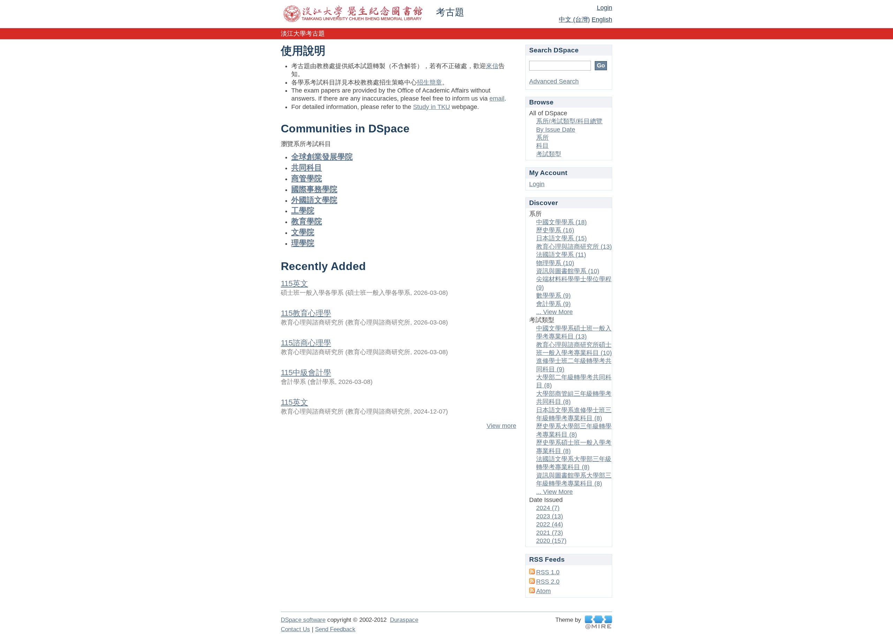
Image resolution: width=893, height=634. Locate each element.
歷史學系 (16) (555, 230)
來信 (492, 66)
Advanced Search (554, 81)
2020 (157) (551, 540)
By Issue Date (555, 129)
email (496, 98)
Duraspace (404, 620)
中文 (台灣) (574, 19)
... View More (554, 311)
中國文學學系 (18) (561, 222)
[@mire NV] (598, 622)
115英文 (294, 283)
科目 (542, 145)
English (602, 19)
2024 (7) (548, 507)
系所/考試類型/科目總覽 (569, 121)
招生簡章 (429, 82)
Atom (543, 591)
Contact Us (295, 629)
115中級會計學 (306, 372)
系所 (542, 137)
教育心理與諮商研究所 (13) (574, 246)
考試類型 (548, 154)
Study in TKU (431, 106)
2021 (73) (549, 532)
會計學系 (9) (553, 303)
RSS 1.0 (548, 572)
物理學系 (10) (555, 263)
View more (501, 425)
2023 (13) (549, 516)
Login (604, 7)
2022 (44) (549, 524)
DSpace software (303, 620)
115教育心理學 (306, 313)
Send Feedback (335, 629)
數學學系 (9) (553, 295)
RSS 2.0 (548, 581)
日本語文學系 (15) (561, 238)
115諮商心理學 (306, 342)
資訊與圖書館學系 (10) (567, 271)
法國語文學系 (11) (561, 254)
